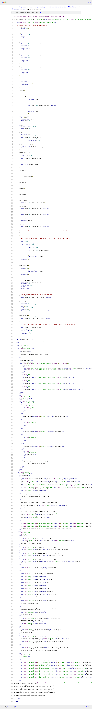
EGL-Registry (43, 7)
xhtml (24, 9)
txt (86, 706)
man (19, 9)
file (40, 12)
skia (12, 7)
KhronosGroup (33, 7)
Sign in (89, 2)
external (17, 7)
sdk (12, 9)
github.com (24, 7)
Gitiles (8, 706)
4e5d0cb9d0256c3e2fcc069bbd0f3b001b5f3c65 (63, 7)
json (89, 706)
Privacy (12, 706)
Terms (16, 706)
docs (15, 9)
